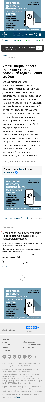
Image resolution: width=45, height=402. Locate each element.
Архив (4, 342)
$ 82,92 (7, 40)
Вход (31, 34)
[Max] (30, 357)
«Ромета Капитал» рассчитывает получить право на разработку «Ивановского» (21, 250)
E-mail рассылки (29, 347)
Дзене (21, 169)
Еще (3, 266)
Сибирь (5, 55)
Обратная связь (29, 342)
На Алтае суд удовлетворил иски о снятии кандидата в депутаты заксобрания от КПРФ (22, 244)
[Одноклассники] (20, 357)
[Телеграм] (4, 357)
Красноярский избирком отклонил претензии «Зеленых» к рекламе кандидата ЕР (19, 262)
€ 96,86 (15, 40)
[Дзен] (14, 357)
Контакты (6, 345)
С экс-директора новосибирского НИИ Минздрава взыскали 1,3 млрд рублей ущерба (21, 235)
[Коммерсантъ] (4, 34)
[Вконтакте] (9, 357)
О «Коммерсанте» (10, 339)
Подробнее (16, 397)
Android (25, 339)
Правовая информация (31, 345)
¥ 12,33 (23, 40)
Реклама (6, 347)
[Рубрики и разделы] (40, 34)
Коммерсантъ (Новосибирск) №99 (16, 218)
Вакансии (6, 350)
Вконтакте (9, 172)
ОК (39, 48)
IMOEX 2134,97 (33, 40)
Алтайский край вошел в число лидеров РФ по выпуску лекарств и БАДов (19, 256)
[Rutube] (25, 357)
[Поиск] (36, 34)
